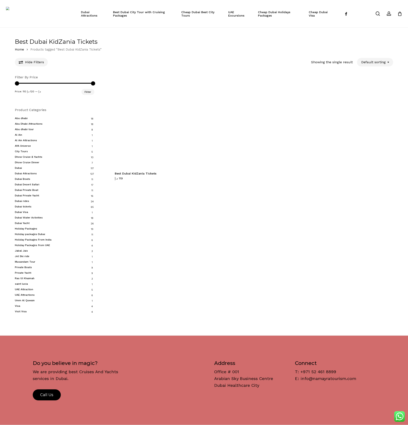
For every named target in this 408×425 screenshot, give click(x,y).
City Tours (21, 151)
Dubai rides (22, 201)
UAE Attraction (24, 289)
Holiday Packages (26, 228)
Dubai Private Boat (26, 190)
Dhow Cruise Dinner (27, 162)
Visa (17, 305)
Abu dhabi (21, 118)
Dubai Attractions (26, 173)
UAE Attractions (25, 294)
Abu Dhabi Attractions (28, 123)
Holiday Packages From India (33, 239)
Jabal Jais (21, 250)
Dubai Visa (21, 212)
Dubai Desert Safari (27, 184)
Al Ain (18, 134)
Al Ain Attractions (26, 140)
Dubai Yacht (22, 223)
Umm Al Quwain (25, 300)
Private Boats (23, 267)
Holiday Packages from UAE (32, 245)
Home (19, 49)
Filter (88, 91)
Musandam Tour (25, 261)
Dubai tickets (23, 206)
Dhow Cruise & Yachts (28, 156)
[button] (125, 180)
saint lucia (21, 283)
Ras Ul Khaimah (24, 278)
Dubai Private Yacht (27, 195)
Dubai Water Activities (29, 217)
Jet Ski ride (22, 256)
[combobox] (375, 62)
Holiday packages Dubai (30, 234)
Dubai (18, 167)
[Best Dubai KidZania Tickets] (154, 121)
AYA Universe (23, 145)
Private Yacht (23, 272)
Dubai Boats (22, 178)
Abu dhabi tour (24, 129)
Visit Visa (21, 311)
